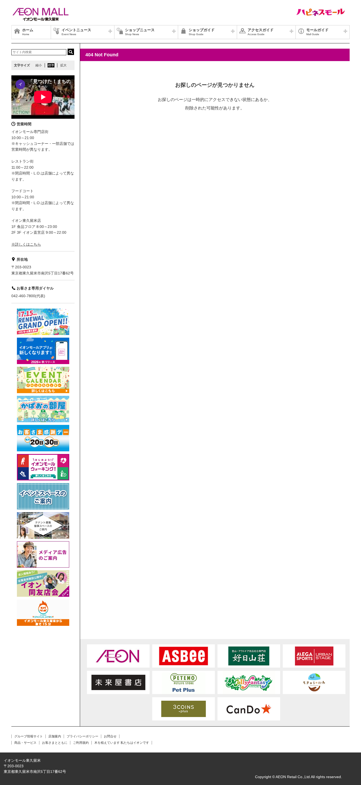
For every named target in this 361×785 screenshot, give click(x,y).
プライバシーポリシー (82, 736)
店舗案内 (54, 736)
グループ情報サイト (28, 736)
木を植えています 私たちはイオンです (121, 743)
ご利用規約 (81, 743)
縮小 (38, 65)
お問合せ (110, 736)
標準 (51, 65)
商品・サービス (25, 743)
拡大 (63, 65)
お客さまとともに (54, 743)
